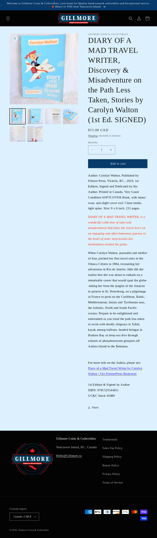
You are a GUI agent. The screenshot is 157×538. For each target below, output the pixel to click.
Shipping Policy (112, 456)
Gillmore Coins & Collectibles (34, 530)
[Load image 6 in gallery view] (35, 134)
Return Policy (110, 465)
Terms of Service (112, 482)
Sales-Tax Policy (112, 448)
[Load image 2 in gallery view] (35, 116)
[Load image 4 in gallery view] (71, 116)
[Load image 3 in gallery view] (53, 116)
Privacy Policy (111, 474)
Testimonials (109, 439)
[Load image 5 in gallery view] (17, 134)
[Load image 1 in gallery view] (17, 116)
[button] (8, 18)
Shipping (92, 135)
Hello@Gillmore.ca (69, 455)
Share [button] (95, 407)
